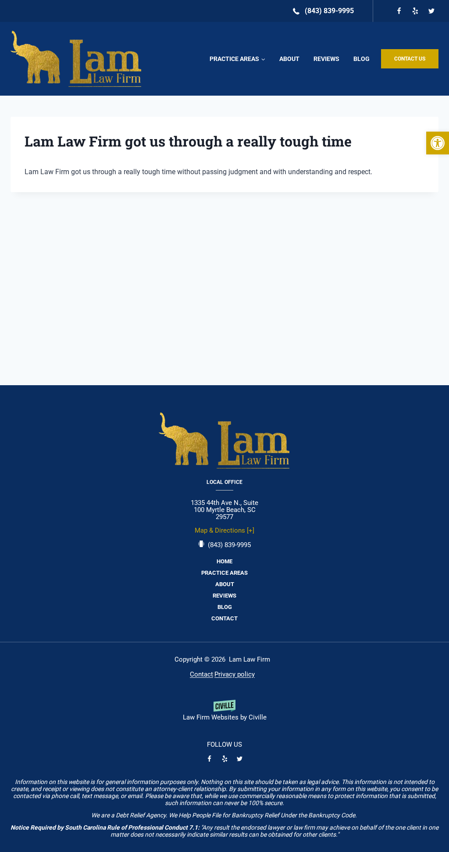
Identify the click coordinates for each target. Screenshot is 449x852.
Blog (361, 58)
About (289, 58)
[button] (437, 143)
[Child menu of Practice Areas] (237, 59)
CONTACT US (409, 59)
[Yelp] (415, 11)
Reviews (326, 58)
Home (224, 561)
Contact (224, 618)
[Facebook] (399, 11)
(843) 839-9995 (229, 545)
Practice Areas (224, 572)
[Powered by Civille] (224, 713)
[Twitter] (431, 11)
